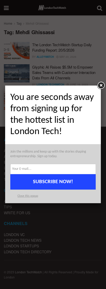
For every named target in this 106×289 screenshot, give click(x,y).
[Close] (100, 85)
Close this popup (27, 196)
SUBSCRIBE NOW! (53, 181)
